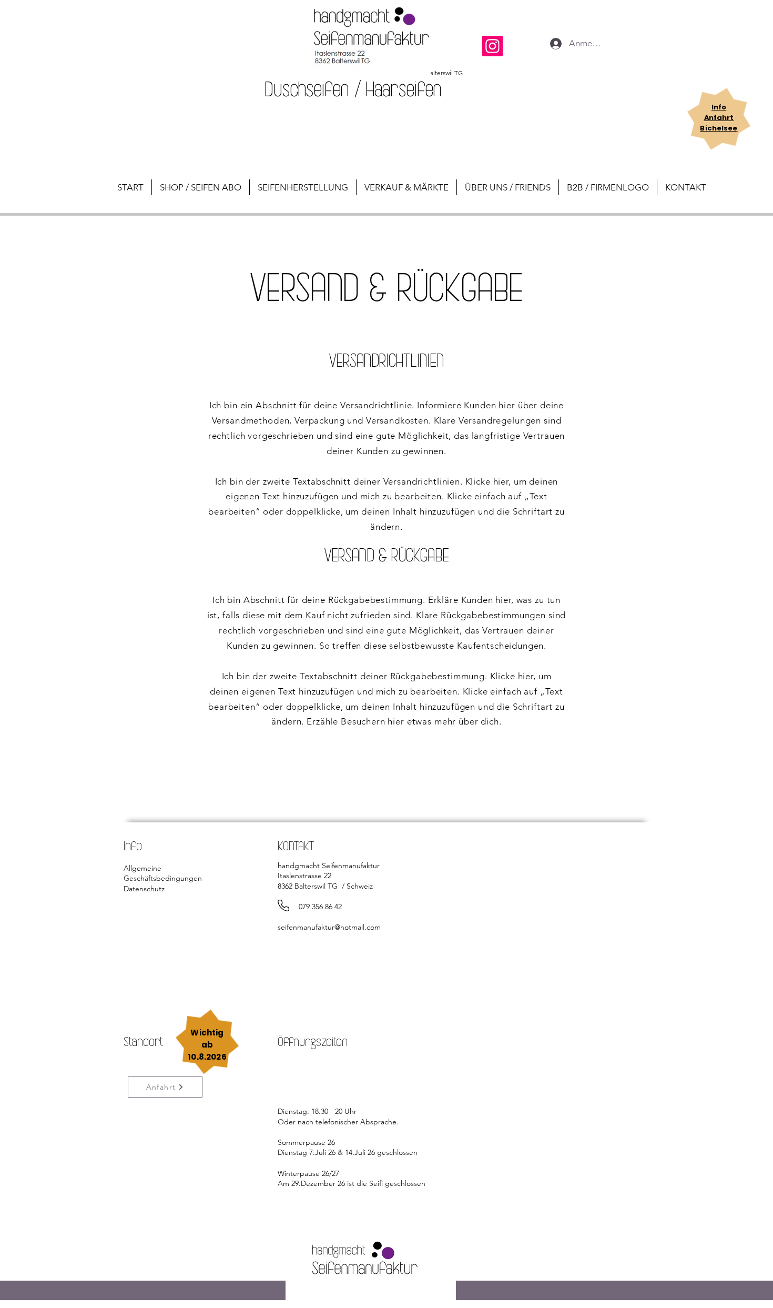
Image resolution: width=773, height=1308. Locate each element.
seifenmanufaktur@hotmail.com (329, 927)
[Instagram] (492, 46)
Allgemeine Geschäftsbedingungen (163, 873)
